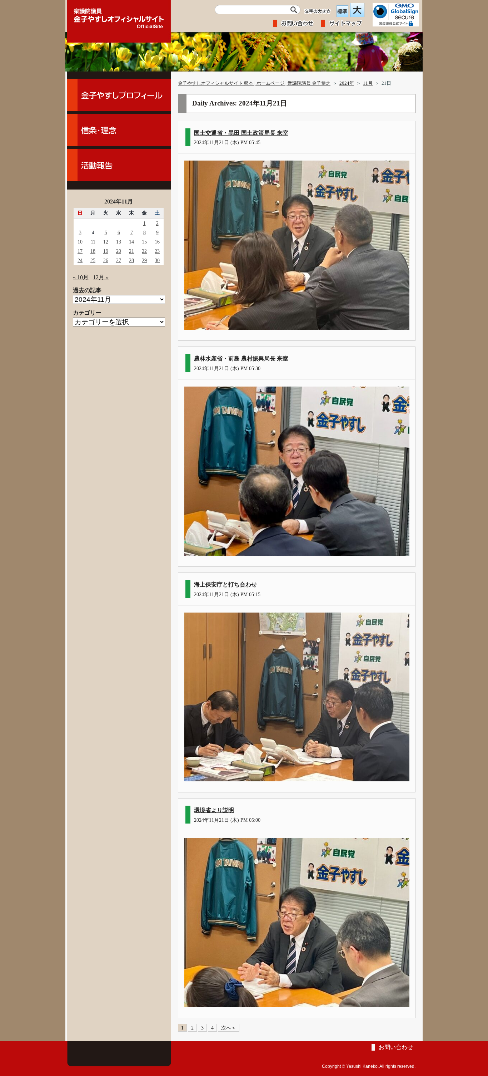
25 (92, 260)
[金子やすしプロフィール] (119, 95)
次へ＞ (228, 1028)
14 (131, 242)
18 (92, 251)
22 (144, 251)
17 (80, 251)
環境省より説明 (214, 810)
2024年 (346, 83)
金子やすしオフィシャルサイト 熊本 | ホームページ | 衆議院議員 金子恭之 (254, 83)
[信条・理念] (119, 130)
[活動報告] (119, 165)
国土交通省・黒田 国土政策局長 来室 (241, 133)
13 (118, 242)
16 (157, 242)
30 (157, 260)
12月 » (101, 277)
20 (118, 251)
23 (157, 251)
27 (118, 260)
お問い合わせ (396, 1047)
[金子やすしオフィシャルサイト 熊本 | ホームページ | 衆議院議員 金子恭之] (119, 16)
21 (131, 251)
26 (105, 260)
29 (144, 260)
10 (80, 242)
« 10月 (81, 277)
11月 (368, 83)
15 (144, 242)
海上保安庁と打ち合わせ (225, 584)
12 (105, 242)
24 (80, 260)
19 (105, 251)
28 (131, 260)
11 (93, 242)
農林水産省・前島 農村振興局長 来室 (241, 358)
